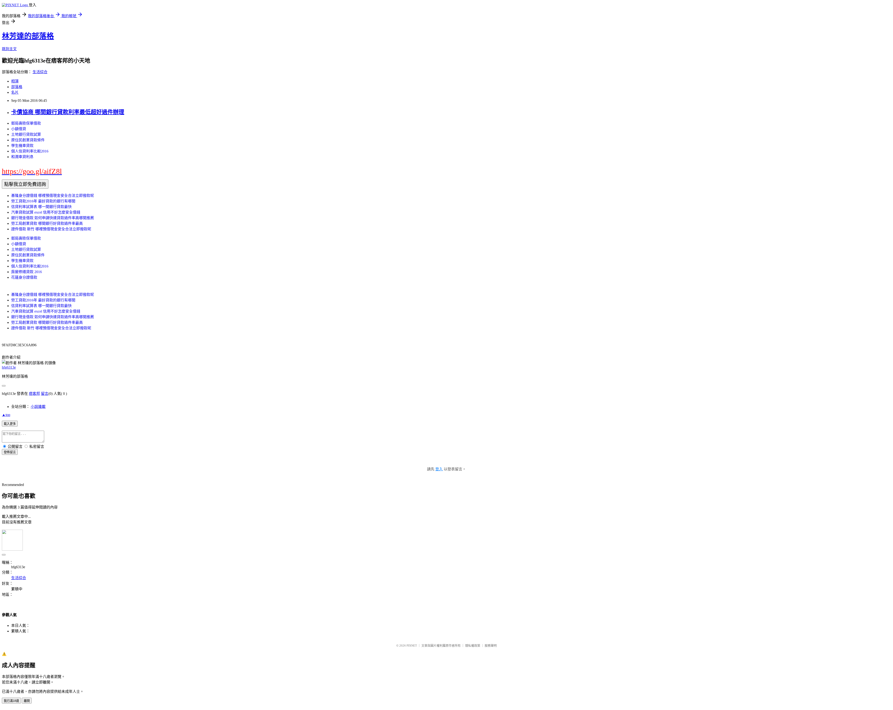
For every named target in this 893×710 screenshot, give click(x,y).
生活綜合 (40, 72)
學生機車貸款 (22, 146)
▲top (6, 415)
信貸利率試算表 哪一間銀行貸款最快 (41, 207)
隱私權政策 (472, 645)
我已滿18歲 (11, 701)
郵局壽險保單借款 (26, 123)
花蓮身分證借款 (24, 277)
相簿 (15, 81)
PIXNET (412, 645)
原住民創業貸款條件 (28, 140)
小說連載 (38, 407)
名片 (15, 92)
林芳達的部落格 (28, 36)
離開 (27, 701)
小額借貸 (18, 129)
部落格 (16, 87)
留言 (44, 394)
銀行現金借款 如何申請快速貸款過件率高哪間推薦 (52, 218)
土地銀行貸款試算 (26, 134)
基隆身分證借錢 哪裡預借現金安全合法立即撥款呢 (52, 196)
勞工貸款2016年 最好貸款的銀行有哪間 (43, 201)
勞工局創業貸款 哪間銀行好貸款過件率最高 (47, 223)
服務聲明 (491, 645)
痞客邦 (34, 394)
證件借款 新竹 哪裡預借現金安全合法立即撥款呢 (51, 229)
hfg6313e (9, 367)
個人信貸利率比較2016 (29, 151)
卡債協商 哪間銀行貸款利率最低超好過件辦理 (67, 112)
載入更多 (10, 424)
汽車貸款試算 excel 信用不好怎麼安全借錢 (45, 212)
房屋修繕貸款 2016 (26, 272)
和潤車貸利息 (22, 157)
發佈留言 (10, 452)
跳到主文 (9, 49)
